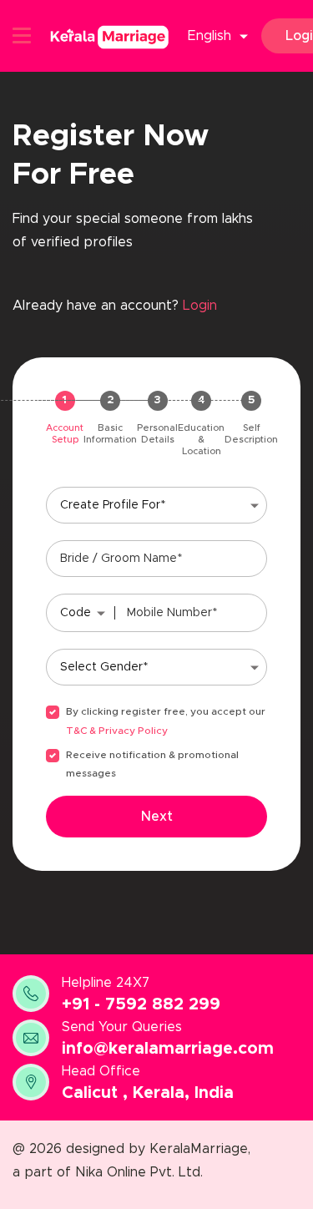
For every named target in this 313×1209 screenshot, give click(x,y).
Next (157, 816)
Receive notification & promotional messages (152, 764)
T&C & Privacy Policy (117, 731)
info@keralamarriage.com (168, 1048)
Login (200, 305)
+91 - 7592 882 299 (141, 1004)
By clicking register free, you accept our (165, 711)
